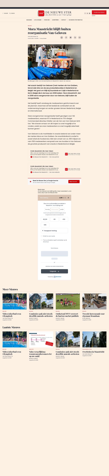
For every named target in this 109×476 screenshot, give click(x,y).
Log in (93, 15)
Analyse (31, 349)
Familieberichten (87, 349)
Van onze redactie (33, 36)
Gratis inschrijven (99, 12)
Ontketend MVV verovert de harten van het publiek (67, 314)
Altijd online (37, 20)
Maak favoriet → (74, 181)
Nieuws (30, 25)
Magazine (29, 20)
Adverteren (55, 20)
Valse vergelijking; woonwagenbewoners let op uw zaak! (40, 353)
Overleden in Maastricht (93, 351)
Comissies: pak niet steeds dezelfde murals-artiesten (41, 314)
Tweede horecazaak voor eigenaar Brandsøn (93, 314)
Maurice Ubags (33, 318)
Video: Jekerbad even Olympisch (12, 314)
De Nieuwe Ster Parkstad (75, 20)
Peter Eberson (86, 318)
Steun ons (47, 20)
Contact (63, 20)
